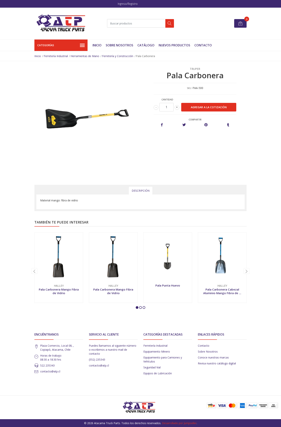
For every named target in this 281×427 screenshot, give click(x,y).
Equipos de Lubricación (157, 373)
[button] (137, 307)
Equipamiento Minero (156, 351)
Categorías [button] (45, 45)
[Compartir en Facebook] (162, 125)
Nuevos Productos (174, 45)
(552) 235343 (97, 359)
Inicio (97, 45)
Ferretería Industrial (56, 56)
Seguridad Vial (152, 367)
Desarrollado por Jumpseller (179, 423)
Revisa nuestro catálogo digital (217, 363)
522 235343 (47, 365)
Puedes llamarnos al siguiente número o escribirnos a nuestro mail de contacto (112, 349)
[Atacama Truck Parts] (63, 23)
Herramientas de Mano (85, 56)
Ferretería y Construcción (117, 56)
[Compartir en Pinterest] (206, 125)
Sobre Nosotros (119, 45)
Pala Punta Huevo (167, 285)
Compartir (195, 119)
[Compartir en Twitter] (184, 125)
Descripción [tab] (140, 190)
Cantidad (167, 99)
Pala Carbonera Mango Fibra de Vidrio (59, 291)
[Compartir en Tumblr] (228, 125)
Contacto (203, 45)
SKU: (189, 88)
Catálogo (145, 45)
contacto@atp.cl (50, 371)
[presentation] (34, 271)
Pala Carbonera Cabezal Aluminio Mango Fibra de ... (222, 291)
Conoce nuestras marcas (213, 357)
